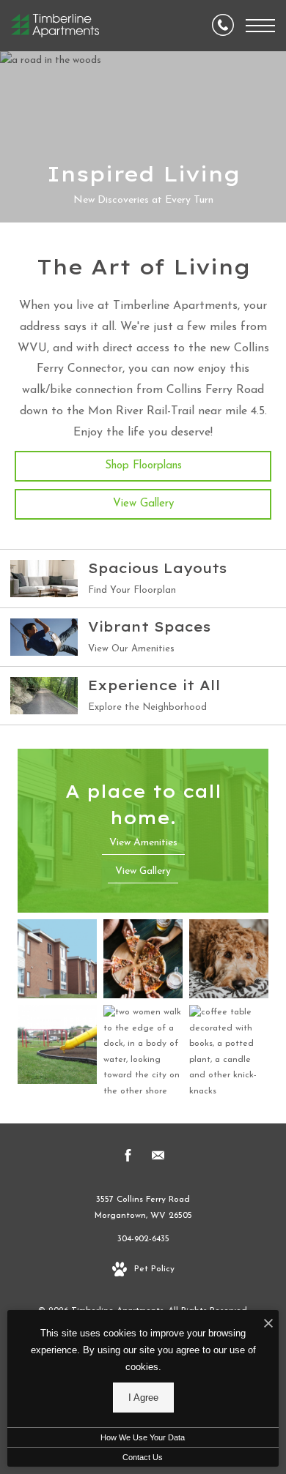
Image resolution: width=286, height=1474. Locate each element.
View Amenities (143, 842)
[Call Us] (223, 25)
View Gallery (143, 503)
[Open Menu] (260, 25)
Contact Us (142, 1457)
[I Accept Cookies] (268, 1325)
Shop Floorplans (143, 465)
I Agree (143, 1397)
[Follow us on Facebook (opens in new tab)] (128, 1158)
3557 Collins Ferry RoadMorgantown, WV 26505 (143, 1207)
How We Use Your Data (142, 1437)
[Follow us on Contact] (158, 1158)
